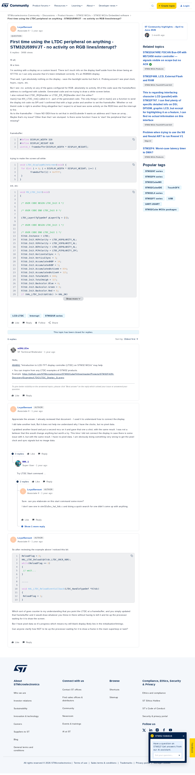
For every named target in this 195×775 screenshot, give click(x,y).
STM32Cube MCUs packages (161, 209)
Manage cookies (162, 763)
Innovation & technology (26, 716)
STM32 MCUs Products (154, 69)
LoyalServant (25, 27)
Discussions (49, 15)
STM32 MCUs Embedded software (111, 15)
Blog (16, 739)
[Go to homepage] (32, 672)
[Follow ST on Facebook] (164, 730)
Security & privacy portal (155, 716)
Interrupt (34, 316)
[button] (166, 6)
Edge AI (148, 141)
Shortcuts (114, 689)
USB (170, 198)
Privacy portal (143, 763)
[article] (73, 372)
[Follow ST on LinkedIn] (150, 730)
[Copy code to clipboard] (133, 139)
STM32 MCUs (83, 15)
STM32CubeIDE (153, 187)
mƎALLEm (23, 348)
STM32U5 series (54, 316)
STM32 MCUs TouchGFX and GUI (158, 85)
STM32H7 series (154, 171)
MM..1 (25, 461)
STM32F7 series (154, 198)
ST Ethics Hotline (151, 700)
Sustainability (20, 708)
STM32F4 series (154, 176)
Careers (18, 724)
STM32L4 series (154, 193)
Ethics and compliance (154, 693)
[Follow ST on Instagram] (157, 730)
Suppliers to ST (22, 731)
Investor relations (23, 700)
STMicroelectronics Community (24, 15)
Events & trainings (71, 724)
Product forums (66, 15)
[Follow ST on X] (144, 731)
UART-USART (152, 204)
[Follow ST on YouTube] (170, 730)
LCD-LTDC (18, 316)
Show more (72, 299)
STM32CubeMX (153, 182)
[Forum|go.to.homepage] (15, 5)
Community (68, 708)
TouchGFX (173, 187)
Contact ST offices (72, 689)
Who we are (20, 693)
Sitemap (114, 697)
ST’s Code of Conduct (153, 708)
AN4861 (16, 365)
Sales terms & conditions (104, 763)
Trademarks (126, 763)
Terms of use (80, 763)
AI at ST (66, 731)
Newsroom (67, 716)
